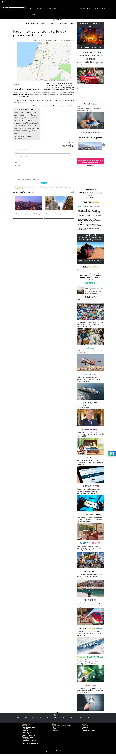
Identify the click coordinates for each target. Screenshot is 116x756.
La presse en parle (89, 731)
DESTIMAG (21, 21)
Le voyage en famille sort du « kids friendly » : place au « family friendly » (90, 64)
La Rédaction (45, 40)
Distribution (90, 403)
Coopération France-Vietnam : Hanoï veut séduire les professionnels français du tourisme (90, 324)
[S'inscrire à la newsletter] (112, 453)
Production (90, 572)
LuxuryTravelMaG (28, 735)
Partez (90, 543)
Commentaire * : (18, 165)
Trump (72, 145)
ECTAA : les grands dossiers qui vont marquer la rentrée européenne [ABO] (89, 225)
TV (77, 9)
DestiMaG (25, 731)
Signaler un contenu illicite (61, 726)
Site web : (17, 161)
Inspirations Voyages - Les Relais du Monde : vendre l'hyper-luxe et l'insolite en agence (90, 276)
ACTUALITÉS (40, 9)
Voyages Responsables (30, 744)
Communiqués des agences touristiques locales (90, 55)
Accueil (14, 21)
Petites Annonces (102, 9)
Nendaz (90, 26)
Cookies (55, 731)
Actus (90, 104)
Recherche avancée (7, 9)
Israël (67, 145)
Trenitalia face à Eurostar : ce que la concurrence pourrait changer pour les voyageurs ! (90, 605)
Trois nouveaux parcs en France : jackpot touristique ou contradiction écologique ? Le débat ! (89, 220)
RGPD (54, 729)
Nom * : (16, 152)
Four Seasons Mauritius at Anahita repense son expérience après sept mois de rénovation (89, 519)
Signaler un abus (18, 188)
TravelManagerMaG (29, 740)
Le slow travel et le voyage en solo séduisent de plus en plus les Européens (89, 576)
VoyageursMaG (27, 742)
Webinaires (90, 283)
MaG (90, 515)
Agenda (85, 729)
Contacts (33, 14)
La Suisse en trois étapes (86, 286)
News (79, 206)
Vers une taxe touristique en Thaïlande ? (59, 214)
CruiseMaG (26, 729)
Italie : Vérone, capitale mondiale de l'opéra (28, 214)
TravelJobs (26, 739)
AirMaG (25, 726)
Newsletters (67, 9)
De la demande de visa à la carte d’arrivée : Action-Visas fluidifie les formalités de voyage (89, 109)
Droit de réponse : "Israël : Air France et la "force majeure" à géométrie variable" (26, 131)
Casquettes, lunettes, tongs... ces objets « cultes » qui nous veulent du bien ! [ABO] (90, 434)
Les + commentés (95, 206)
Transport (90, 600)
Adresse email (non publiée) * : (22, 156)
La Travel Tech (27, 734)
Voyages (90, 657)
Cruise (90, 375)
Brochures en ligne (28, 727)
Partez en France (28, 737)
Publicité (85, 727)
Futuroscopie (90, 429)
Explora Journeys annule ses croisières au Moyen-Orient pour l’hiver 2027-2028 (88, 379)
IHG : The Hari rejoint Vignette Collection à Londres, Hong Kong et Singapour (90, 462)
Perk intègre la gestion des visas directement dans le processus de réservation (89, 633)
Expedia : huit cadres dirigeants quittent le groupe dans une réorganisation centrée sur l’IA (88, 491)
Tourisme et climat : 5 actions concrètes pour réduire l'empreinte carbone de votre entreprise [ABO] (57, 24)
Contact (85, 726)
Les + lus (85, 206)
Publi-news (90, 297)
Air (90, 348)
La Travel (90, 486)
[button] (76, 144)
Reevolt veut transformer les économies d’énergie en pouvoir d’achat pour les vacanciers (88, 662)
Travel (90, 629)
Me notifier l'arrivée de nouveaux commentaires (28, 179)
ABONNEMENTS (86, 9)
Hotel (90, 458)
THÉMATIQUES (53, 9)
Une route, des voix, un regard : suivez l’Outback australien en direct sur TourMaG (90, 239)
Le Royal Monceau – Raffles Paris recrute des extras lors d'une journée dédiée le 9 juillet (90, 690)
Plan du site (56, 727)
